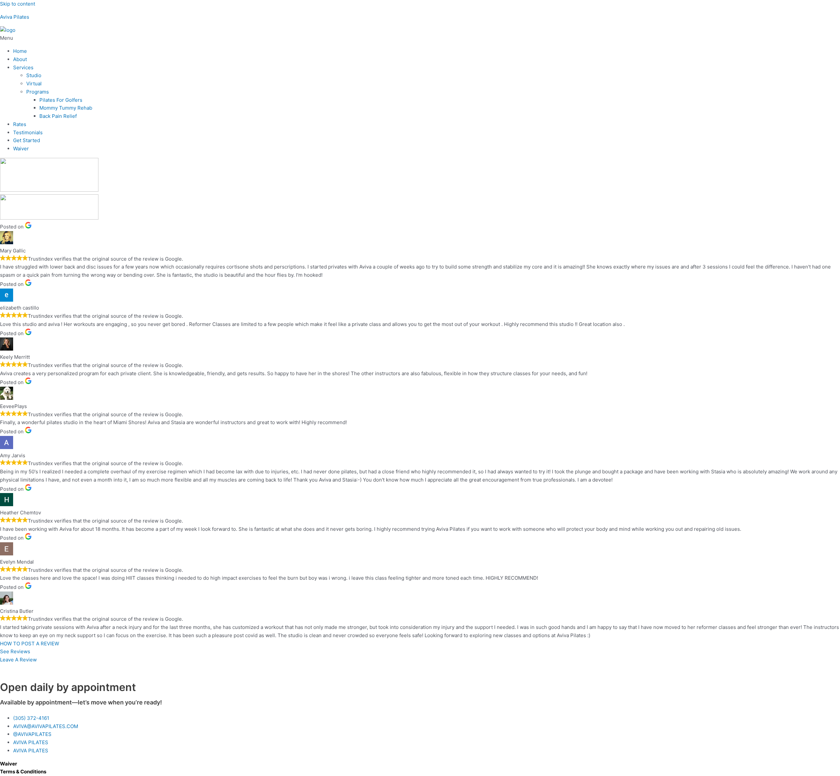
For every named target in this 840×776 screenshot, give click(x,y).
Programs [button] (37, 92)
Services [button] (23, 67)
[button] (420, 38)
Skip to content (17, 4)
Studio (33, 75)
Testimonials (28, 132)
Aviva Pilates (14, 17)
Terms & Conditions (23, 771)
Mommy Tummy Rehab (65, 108)
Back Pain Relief (58, 116)
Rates (19, 124)
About (20, 59)
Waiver (21, 148)
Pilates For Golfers (60, 100)
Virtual (34, 83)
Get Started (26, 140)
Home (20, 51)
